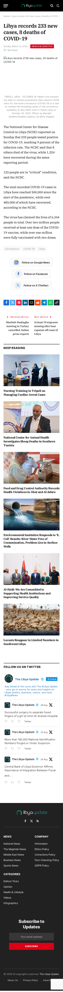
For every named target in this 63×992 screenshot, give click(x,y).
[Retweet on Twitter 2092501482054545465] (13, 721)
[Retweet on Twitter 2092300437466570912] (13, 748)
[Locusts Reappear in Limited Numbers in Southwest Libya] (31, 619)
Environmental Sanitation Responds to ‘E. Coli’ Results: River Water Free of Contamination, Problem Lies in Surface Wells (31, 540)
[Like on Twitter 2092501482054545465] (20, 721)
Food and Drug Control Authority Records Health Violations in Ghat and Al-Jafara (31, 490)
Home (6, 16)
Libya (42, 248)
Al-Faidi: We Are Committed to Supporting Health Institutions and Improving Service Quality (27, 593)
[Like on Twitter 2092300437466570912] (20, 748)
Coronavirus (12, 248)
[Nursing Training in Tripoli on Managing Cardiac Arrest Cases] (31, 370)
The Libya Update (23, 705)
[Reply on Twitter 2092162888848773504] (7, 782)
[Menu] (6, 6)
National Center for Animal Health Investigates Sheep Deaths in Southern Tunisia (29, 441)
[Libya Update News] (31, 5)
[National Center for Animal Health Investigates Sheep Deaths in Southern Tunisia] (31, 417)
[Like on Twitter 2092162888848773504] (20, 782)
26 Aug (44, 705)
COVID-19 (28, 248)
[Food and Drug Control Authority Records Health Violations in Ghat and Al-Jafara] (31, 468)
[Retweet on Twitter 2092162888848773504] (13, 782)
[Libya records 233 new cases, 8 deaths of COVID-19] (31, 74)
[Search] (52, 6)
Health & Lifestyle (42, 46)
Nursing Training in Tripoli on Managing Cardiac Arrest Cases (24, 392)
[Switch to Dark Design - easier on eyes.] (57, 5)
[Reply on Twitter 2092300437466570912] (7, 748)
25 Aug (44, 732)
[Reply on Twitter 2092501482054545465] (7, 721)
